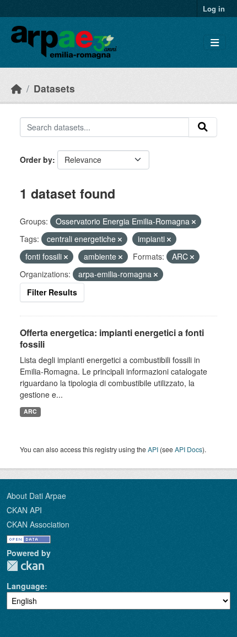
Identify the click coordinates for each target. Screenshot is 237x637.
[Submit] (202, 127)
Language (26, 585)
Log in (214, 8)
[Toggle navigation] (214, 43)
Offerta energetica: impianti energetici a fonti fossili (112, 338)
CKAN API (24, 509)
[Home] (16, 88)
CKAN (25, 566)
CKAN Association (38, 524)
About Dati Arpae (36, 495)
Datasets (54, 88)
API (153, 449)
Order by (36, 159)
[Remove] (194, 221)
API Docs (188, 449)
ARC (30, 411)
